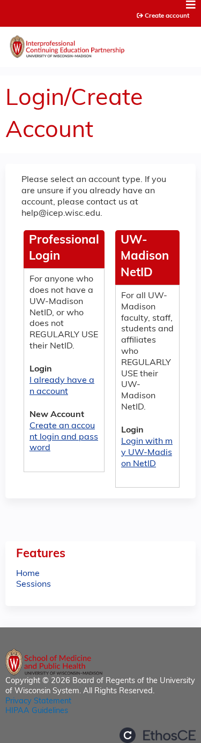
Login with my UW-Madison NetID (147, 452)
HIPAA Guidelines (36, 711)
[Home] (100, 44)
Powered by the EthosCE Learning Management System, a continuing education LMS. (158, 735)
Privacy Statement (38, 701)
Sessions (33, 584)
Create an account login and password (63, 437)
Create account (167, 16)
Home (28, 574)
